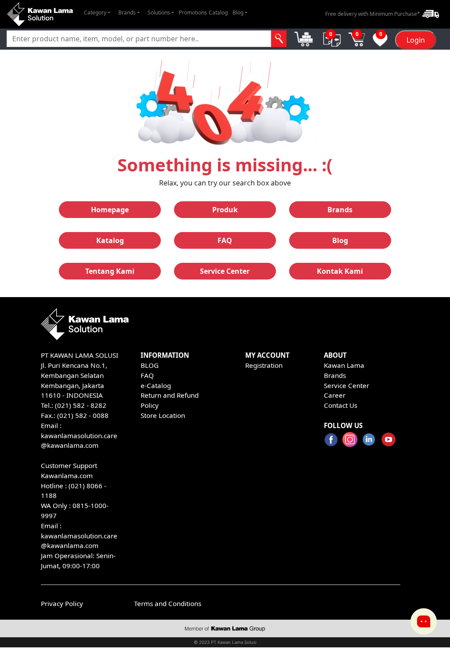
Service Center (346, 385)
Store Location (163, 415)
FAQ (147, 375)
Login (415, 40)
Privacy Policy (62, 603)
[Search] (279, 38)
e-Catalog (156, 385)
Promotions (193, 12)
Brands (335, 375)
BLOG (150, 365)
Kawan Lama (344, 365)
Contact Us (340, 405)
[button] (97, 12)
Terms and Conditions (167, 603)
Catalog (218, 12)
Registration (264, 365)
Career (334, 395)
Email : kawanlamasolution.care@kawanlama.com (79, 535)
